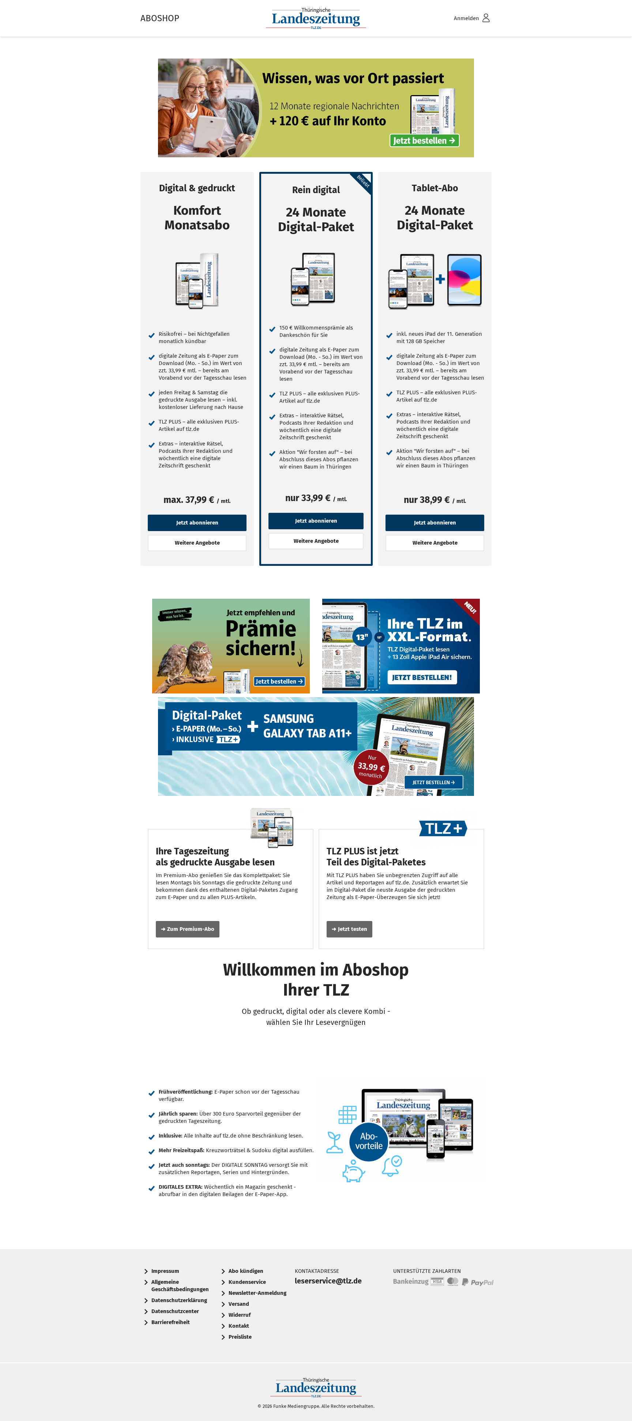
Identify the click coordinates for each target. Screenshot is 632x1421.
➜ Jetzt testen (349, 929)
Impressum (165, 1271)
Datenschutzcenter (175, 1311)
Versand (239, 1304)
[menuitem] (462, 18)
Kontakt (239, 1326)
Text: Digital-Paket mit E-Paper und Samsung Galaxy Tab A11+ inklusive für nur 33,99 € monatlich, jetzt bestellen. (316, 748)
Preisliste (240, 1337)
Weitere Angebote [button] (197, 543)
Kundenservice (247, 1282)
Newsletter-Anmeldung (257, 1293)
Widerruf (240, 1315)
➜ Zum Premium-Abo (187, 929)
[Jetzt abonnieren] (197, 281)
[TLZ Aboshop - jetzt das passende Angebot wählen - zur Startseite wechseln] (316, 18)
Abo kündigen (246, 1271)
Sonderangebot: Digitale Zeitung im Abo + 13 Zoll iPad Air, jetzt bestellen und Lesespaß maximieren (401, 648)
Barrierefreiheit (170, 1322)
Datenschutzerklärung (179, 1300)
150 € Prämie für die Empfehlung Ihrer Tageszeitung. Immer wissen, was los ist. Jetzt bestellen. (231, 648)
